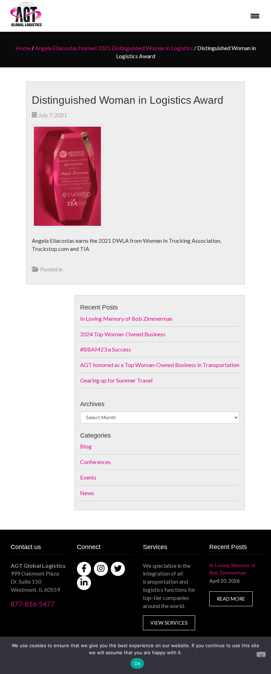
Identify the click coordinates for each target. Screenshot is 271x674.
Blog (86, 446)
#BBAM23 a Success (105, 349)
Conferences (95, 461)
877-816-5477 (32, 604)
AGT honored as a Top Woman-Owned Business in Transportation (159, 364)
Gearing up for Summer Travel (116, 380)
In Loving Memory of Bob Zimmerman (126, 318)
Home (23, 47)
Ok (137, 663)
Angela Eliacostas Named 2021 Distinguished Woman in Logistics (114, 47)
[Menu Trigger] (255, 16)
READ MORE (231, 599)
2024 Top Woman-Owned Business (122, 334)
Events (88, 477)
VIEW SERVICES (169, 623)
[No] (261, 654)
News (87, 492)
